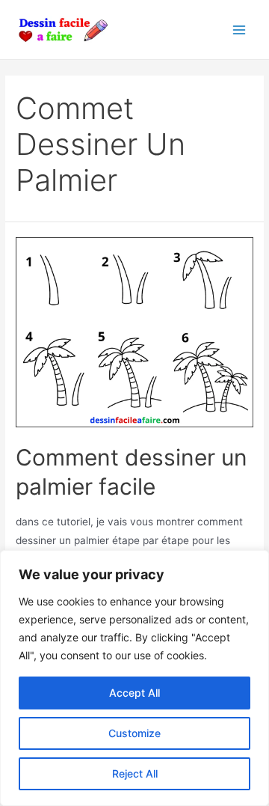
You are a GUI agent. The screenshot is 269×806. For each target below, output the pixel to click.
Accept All (134, 692)
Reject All (135, 773)
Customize (134, 733)
